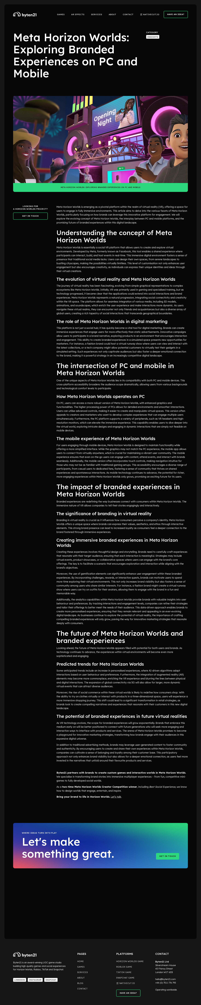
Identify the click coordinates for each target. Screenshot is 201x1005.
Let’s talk (116, 796)
